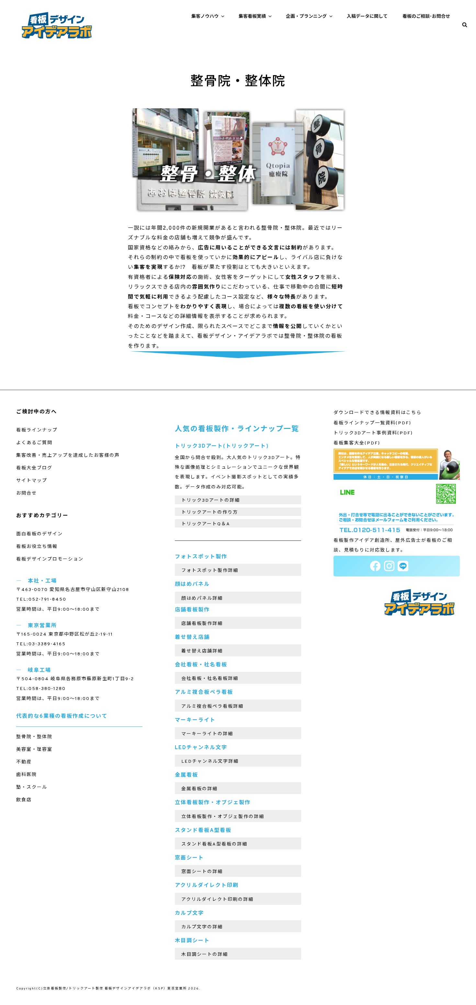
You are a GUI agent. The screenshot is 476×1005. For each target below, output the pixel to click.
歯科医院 (26, 775)
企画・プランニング (306, 16)
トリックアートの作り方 (209, 512)
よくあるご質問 (34, 443)
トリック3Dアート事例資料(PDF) (373, 433)
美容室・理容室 (34, 749)
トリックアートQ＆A (205, 524)
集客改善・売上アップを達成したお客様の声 (68, 455)
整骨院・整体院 (34, 737)
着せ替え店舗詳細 (202, 651)
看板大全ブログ (34, 468)
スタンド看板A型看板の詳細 (214, 844)
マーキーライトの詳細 (207, 734)
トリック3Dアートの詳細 (210, 500)
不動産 (24, 762)
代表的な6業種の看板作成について (62, 716)
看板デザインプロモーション (50, 559)
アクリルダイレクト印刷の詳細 (217, 899)
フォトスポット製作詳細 (209, 571)
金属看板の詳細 (199, 789)
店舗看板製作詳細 (202, 624)
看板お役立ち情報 (37, 547)
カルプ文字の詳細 (202, 927)
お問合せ (26, 493)
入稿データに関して (367, 16)
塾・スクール (31, 787)
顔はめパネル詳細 (202, 598)
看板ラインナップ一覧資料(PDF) (372, 423)
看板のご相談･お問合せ (426, 16)
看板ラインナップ (37, 430)
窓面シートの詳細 (202, 872)
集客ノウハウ (205, 16)
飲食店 (24, 800)
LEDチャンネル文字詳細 (210, 761)
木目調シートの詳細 (204, 954)
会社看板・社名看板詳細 (209, 679)
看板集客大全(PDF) (357, 443)
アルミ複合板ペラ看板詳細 (212, 706)
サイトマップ (31, 481)
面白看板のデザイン (39, 534)
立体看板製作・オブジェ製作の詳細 (222, 817)
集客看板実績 (252, 16)
